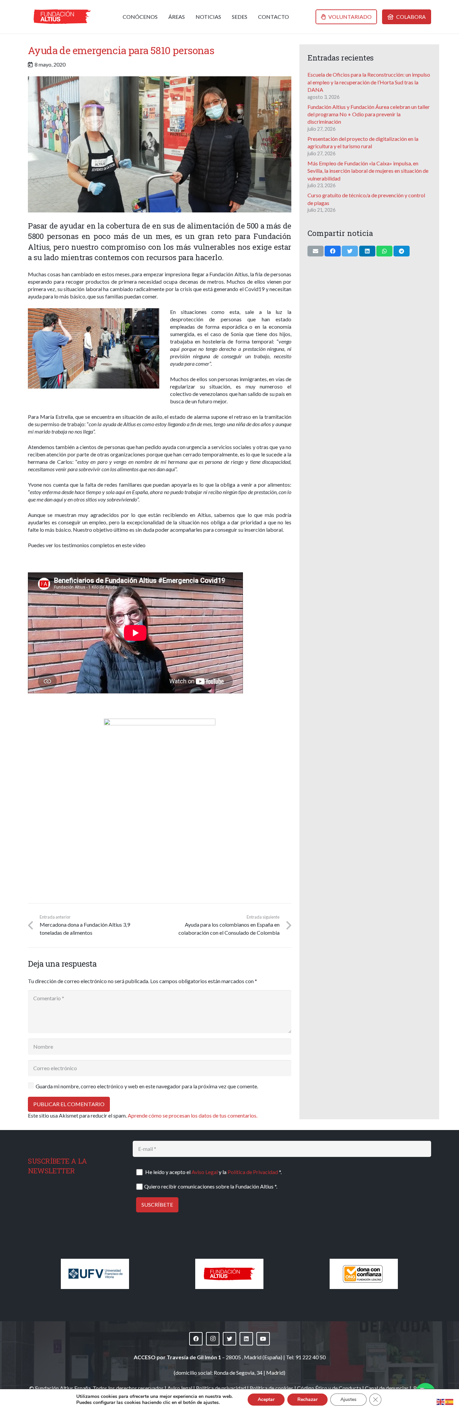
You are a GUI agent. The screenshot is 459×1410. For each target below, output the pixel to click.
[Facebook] (196, 1338)
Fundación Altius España (63, 1388)
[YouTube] (263, 1338)
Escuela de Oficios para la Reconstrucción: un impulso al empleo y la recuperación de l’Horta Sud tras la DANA (368, 82)
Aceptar (266, 1399)
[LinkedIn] (246, 1338)
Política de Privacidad (252, 1172)
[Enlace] (62, 17)
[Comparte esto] (333, 251)
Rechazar (307, 1399)
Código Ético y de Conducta (329, 1388)
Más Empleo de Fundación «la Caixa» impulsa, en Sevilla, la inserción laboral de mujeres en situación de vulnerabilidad (367, 171)
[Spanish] (449, 1401)
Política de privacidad (221, 1388)
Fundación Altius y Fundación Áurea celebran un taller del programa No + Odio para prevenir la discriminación (368, 114)
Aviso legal (179, 1388)
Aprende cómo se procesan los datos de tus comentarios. (192, 1115)
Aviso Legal (205, 1172)
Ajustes (348, 1399)
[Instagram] (212, 1338)
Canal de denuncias (387, 1388)
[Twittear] (350, 251)
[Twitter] (229, 1338)
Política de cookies (271, 1388)
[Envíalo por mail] (315, 251)
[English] (440, 1401)
